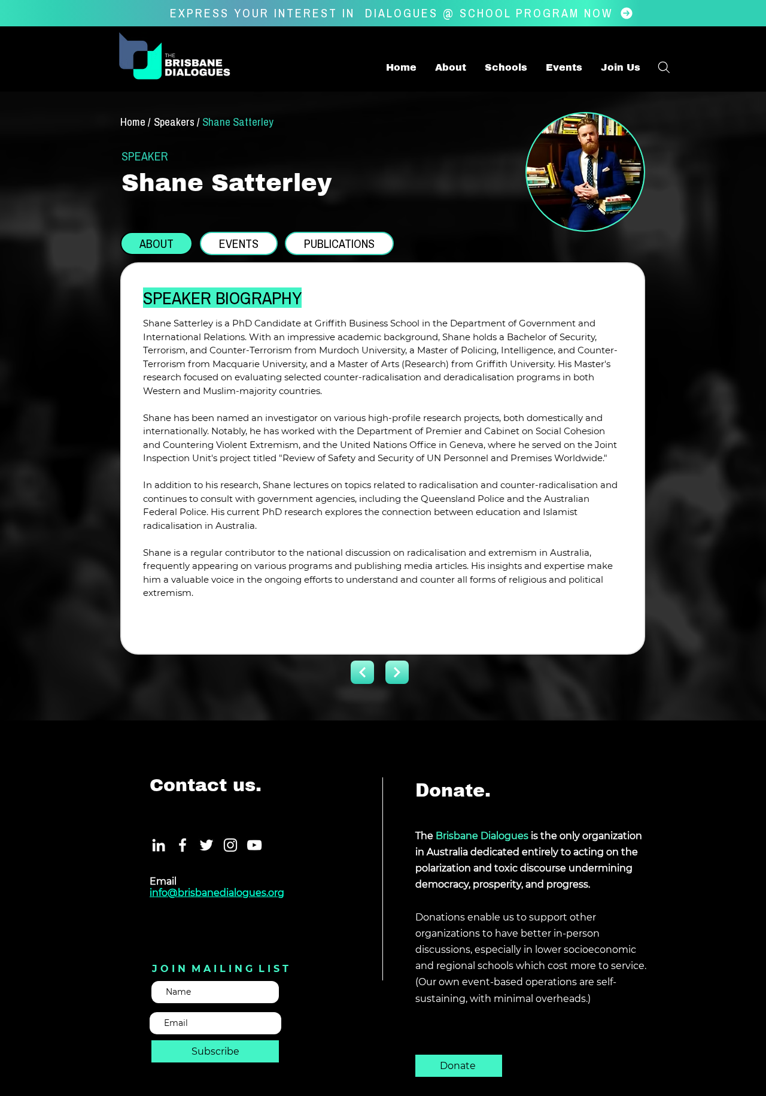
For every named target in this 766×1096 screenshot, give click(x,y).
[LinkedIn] (159, 845)
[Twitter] (206, 845)
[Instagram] (230, 845)
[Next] (362, 672)
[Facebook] (183, 845)
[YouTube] (254, 845)
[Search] (663, 67)
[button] (620, 67)
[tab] (156, 243)
